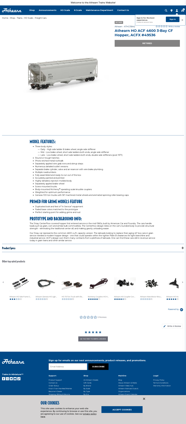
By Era (86, 394)
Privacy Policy (158, 380)
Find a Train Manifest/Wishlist (60, 388)
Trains (19, 18)
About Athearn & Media (127, 383)
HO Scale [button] (65, 10)
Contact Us (53, 383)
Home (5, 18)
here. (151, 22)
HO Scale (28, 18)
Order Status (54, 386)
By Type (86, 391)
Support (52, 376)
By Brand (87, 386)
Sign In (173, 19)
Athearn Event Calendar (127, 394)
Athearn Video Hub (125, 386)
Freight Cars (40, 18)
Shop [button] (32, 10)
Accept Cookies (122, 409)
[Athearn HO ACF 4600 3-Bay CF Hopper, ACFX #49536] (55, 74)
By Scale (86, 388)
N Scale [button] (78, 10)
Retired (147, 43)
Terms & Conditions (160, 383)
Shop (12, 18)
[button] (3, 282)
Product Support (55, 380)
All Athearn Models (90, 380)
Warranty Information (162, 386)
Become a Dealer (55, 391)
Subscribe (98, 366)
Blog (120, 380)
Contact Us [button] (123, 10)
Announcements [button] (47, 10)
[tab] (172, 326)
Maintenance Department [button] (99, 10)
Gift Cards (87, 383)
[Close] (143, 399)
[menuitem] (34, 10)
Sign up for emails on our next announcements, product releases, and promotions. (97, 360)
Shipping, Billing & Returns (59, 394)
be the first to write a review (93, 339)
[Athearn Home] (12, 10)
